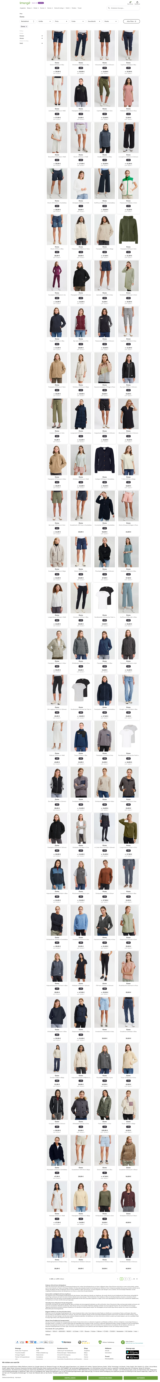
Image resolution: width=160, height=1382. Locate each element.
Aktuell (107, 1351)
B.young (87, 1331)
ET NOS (106, 1331)
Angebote (87, 1351)
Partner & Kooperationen (22, 1357)
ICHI (81, 1331)
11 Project (76, 1331)
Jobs (16, 1359)
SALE (21, 43)
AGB (37, 1351)
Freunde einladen (20, 1353)
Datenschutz (39, 1355)
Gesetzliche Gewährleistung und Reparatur (69, 1359)
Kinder (86, 1355)
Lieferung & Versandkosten (65, 1351)
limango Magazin (20, 1355)
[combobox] (123, 8)
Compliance (39, 1357)
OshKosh (48, 1331)
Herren (22, 38)
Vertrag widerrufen (62, 1357)
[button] (137, 3)
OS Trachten (128, 1331)
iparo (135, 1331)
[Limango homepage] (25, 3)
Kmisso (93, 1331)
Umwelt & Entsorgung (63, 1355)
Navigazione (120, 1331)
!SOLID (55, 1331)
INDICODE (62, 1331)
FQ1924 (112, 1331)
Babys (86, 1353)
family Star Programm (21, 1351)
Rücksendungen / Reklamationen (66, 1353)
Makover (47, 1334)
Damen (22, 36)
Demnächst (108, 1353)
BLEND (69, 1331)
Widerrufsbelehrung (42, 1353)
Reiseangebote (109, 1359)
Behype (99, 1331)
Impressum (39, 1359)
